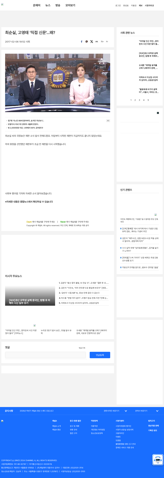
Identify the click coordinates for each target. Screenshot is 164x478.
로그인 (118, 5)
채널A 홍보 (56, 430)
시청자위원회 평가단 (123, 426)
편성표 (126, 5)
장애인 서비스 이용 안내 (125, 447)
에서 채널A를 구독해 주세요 (41, 222)
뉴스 (47, 5)
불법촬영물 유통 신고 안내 (126, 444)
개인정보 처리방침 (98, 430)
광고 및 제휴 (74, 426)
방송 (57, 5)
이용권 (133, 5)
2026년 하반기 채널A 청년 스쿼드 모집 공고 (37, 411)
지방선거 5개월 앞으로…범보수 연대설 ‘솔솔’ (140, 267)
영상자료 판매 (153, 426)
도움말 (118, 440)
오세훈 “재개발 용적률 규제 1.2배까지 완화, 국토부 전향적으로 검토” (148, 68)
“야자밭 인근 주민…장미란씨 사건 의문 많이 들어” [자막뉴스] (149, 44)
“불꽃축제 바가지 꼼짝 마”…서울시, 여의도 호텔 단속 (149, 92)
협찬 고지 (73, 433)
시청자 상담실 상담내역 (124, 430)
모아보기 (70, 5)
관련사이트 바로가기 (111, 411)
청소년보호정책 (97, 433)
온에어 (36, 5)
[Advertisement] (139, 362)
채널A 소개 (56, 426)
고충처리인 (120, 433)
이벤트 (118, 437)
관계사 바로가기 (141, 411)
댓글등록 (100, 355)
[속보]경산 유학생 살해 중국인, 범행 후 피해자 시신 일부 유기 (148, 56)
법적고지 (151, 421)
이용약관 (94, 426)
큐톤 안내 (73, 430)
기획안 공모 (152, 430)
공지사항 (9, 410)
